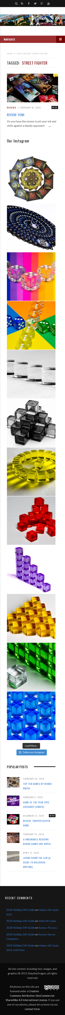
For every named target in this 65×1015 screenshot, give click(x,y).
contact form (32, 1009)
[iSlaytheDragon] (32, 20)
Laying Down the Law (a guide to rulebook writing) (37, 862)
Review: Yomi (15, 114)
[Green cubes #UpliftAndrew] (31, 667)
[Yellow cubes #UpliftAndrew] (31, 472)
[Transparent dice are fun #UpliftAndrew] (31, 276)
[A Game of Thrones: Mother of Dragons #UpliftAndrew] (31, 179)
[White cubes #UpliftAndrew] (31, 374)
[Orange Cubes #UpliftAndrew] (31, 618)
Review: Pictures (47, 927)
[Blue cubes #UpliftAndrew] (31, 716)
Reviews (11, 107)
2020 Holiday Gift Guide (20, 909)
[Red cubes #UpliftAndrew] (31, 520)
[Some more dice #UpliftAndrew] (31, 325)
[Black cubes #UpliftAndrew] (31, 423)
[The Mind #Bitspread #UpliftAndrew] (31, 228)
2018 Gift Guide (47, 920)
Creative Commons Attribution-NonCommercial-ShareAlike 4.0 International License (30, 996)
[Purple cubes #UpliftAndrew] (31, 569)
